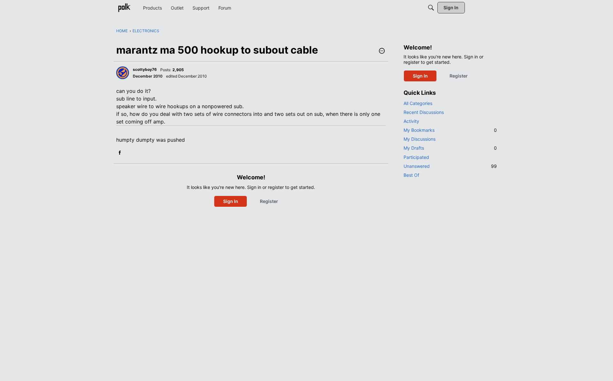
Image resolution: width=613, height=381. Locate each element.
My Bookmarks (450, 130)
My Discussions (419, 139)
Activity (411, 121)
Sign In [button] (230, 201)
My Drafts (450, 148)
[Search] (431, 7)
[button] (382, 51)
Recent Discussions (424, 112)
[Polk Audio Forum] (124, 8)
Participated (416, 157)
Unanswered (450, 166)
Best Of (411, 175)
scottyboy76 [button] (145, 69)
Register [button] (269, 201)
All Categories (418, 103)
